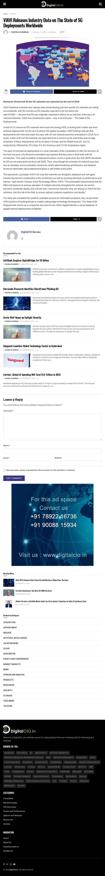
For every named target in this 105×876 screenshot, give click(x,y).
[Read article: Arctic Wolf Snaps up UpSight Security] (17, 332)
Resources (8, 685)
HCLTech (82, 767)
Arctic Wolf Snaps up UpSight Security (22, 317)
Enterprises (20, 767)
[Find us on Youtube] (14, 864)
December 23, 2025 (28, 293)
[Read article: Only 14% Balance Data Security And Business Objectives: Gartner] (8, 583)
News (6, 669)
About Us (7, 842)
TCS (54, 781)
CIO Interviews (10, 643)
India (7, 771)
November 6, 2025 (27, 321)
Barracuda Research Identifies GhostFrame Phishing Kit (31, 289)
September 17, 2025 (28, 379)
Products (8, 680)
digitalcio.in (13, 869)
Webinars (84, 781)
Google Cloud (69, 767)
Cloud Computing (12, 762)
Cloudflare (27, 762)
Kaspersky (65, 771)
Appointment (10, 627)
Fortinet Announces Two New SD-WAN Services (34, 590)
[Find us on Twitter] (7, 864)
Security (7, 690)
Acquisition (9, 622)
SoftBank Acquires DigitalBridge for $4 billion (26, 260)
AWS (48, 757)
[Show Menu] (4, 4)
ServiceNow (71, 776)
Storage (7, 695)
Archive (13, 14)
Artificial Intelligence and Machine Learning (24, 757)
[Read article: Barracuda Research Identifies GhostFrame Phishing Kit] (17, 303)
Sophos (83, 776)
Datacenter (9, 653)
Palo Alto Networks (22, 776)
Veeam (73, 781)
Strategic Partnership (14, 781)
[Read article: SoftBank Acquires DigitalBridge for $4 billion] (17, 275)
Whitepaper (9, 786)
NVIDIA (7, 776)
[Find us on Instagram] (11, 864)
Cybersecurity (70, 762)
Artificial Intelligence (15, 638)
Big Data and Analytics (63, 757)
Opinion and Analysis (13, 674)
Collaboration (41, 762)
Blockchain (82, 757)
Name (6, 445)
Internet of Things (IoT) (47, 771)
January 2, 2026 (27, 264)
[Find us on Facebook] (4, 864)
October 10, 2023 (23, 605)
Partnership (57, 776)
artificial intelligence (59, 753)
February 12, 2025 (23, 584)
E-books (8, 767)
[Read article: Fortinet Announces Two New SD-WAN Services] (8, 593)
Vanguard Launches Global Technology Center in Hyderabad (32, 346)
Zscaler (21, 786)
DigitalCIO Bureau (20, 32)
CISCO (92, 757)
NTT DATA (89, 771)
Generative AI (54, 767)
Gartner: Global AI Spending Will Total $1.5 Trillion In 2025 (31, 374)
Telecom (7, 706)
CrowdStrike (56, 762)
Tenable (63, 781)
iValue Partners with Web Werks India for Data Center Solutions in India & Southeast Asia (51, 601)
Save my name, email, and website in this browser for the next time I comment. (40, 470)
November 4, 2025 (27, 350)
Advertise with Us (11, 846)
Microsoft (77, 771)
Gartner (41, 767)
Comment (8, 411)
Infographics (18, 771)
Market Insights (12, 664)
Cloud (6, 648)
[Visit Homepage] (52, 4)
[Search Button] (100, 4)
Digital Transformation (89, 762)
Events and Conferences (16, 659)
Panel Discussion (41, 776)
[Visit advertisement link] (52, 525)
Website (58, 457)
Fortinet (31, 767)
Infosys (30, 771)
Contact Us (8, 851)
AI (31, 753)
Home (5, 14)
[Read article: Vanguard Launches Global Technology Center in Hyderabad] (17, 360)
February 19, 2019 (39, 32)
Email (6, 458)
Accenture (9, 753)
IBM (91, 767)
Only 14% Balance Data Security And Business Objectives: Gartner (42, 580)
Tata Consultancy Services (38, 781)
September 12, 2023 (23, 594)
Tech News (8, 700)
